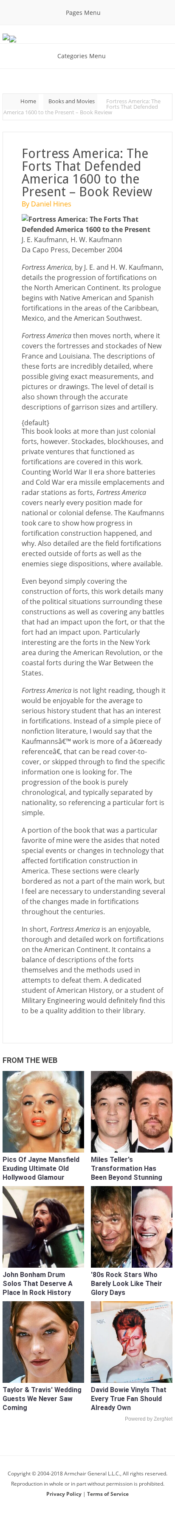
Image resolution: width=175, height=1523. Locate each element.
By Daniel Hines (46, 204)
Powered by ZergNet (148, 1418)
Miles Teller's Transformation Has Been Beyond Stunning (126, 1168)
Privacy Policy (64, 1494)
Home (28, 101)
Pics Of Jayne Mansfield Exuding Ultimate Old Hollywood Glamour (41, 1168)
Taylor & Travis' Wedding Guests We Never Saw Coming (42, 1399)
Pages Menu (83, 12)
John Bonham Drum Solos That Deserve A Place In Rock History (38, 1284)
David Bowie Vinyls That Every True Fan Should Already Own (129, 1399)
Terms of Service (108, 1494)
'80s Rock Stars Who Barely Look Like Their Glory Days (126, 1284)
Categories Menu (81, 56)
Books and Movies (71, 101)
